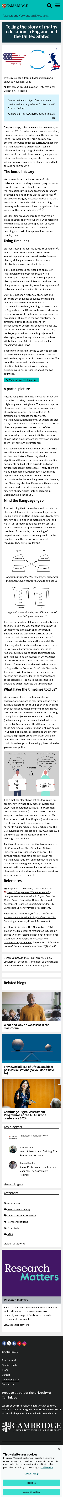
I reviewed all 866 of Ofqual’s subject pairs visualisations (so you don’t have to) (29, 1070)
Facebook (22, 961)
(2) (54, 194)
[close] (49, 5)
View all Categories (14, 1243)
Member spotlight (17, 1221)
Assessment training (18, 1209)
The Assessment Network (21, 1215)
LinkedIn (8, 961)
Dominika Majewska (35, 77)
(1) (39, 209)
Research (22, 90)
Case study (13, 1228)
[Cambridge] (15, 5)
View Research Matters (16, 1324)
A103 (10, 1234)
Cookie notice (47, 1467)
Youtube (19, 1343)
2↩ (5, 927)
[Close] (59, 1449)
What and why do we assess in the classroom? (26, 1026)
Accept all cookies (31, 1492)
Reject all (31, 1482)
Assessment (14, 1203)
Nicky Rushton (15, 77)
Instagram (24, 1343)
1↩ (5, 888)
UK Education (30, 86)
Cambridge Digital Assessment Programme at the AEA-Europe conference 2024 (25, 1115)
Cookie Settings (31, 1473)
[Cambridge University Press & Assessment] (31, 1428)
